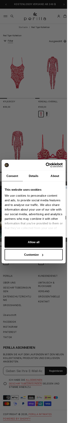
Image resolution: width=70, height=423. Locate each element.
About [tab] (55, 175)
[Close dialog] (67, 187)
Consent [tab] (12, 175)
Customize (31, 254)
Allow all (33, 242)
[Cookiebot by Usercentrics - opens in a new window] (47, 165)
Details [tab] (33, 175)
